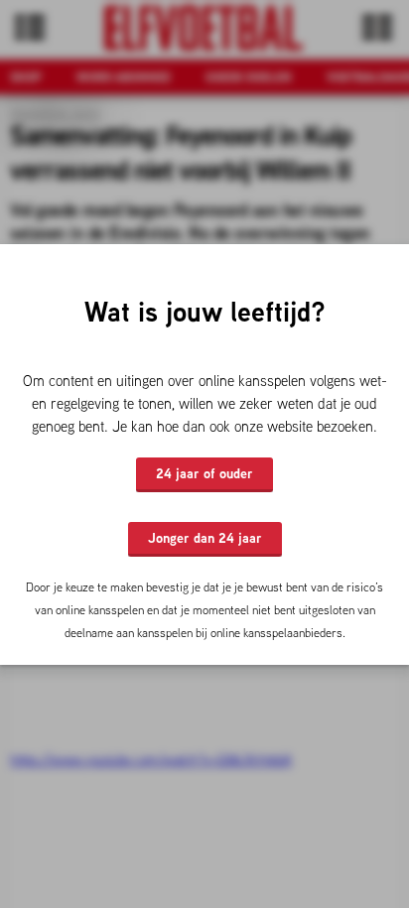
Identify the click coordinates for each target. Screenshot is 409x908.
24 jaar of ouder (204, 473)
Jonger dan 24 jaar (205, 538)
